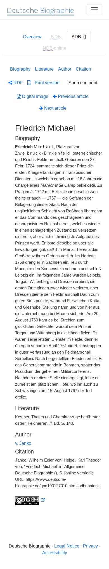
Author (64, 69)
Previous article (73, 96)
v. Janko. (23, 443)
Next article (55, 108)
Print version (45, 82)
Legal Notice (66, 546)
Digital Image (34, 96)
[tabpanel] (54, 284)
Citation (83, 69)
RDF (17, 82)
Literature (44, 69)
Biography (20, 69)
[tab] (79, 37)
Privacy (90, 546)
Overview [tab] (32, 36)
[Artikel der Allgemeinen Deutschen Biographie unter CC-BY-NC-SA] (30, 500)
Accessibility (54, 552)
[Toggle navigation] (94, 9)
